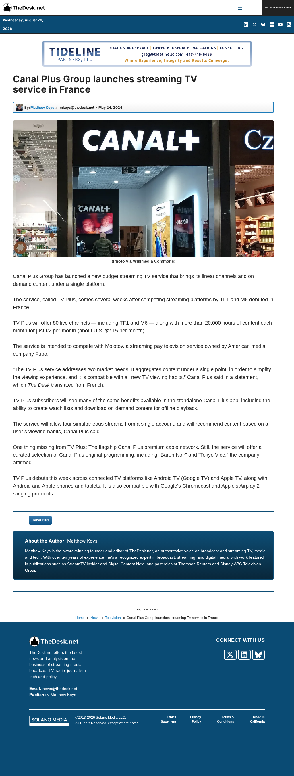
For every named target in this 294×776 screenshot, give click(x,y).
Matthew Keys (82, 541)
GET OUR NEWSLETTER (278, 7)
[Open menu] (240, 7)
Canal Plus (40, 520)
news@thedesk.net (59, 688)
